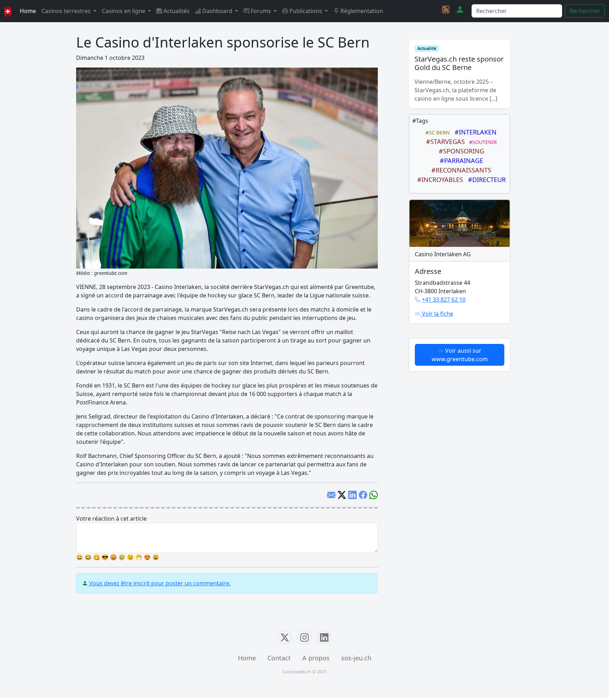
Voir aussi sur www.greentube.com (460, 355)
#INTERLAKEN (474, 132)
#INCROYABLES (438, 179)
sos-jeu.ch (356, 658)
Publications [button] (306, 11)
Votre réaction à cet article (111, 518)
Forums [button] (260, 11)
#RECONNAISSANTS (459, 170)
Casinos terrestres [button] (67, 11)
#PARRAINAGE (459, 160)
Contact (279, 658)
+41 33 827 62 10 (444, 299)
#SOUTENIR (481, 142)
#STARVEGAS (444, 141)
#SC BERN (436, 132)
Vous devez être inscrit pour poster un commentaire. (159, 583)
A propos (316, 658)
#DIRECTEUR (485, 179)
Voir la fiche (436, 313)
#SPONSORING (459, 151)
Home (28, 11)
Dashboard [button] (217, 11)
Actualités (176, 11)
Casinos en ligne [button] (124, 11)
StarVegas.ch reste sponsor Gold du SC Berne (459, 63)
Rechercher (585, 11)
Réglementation (361, 11)
